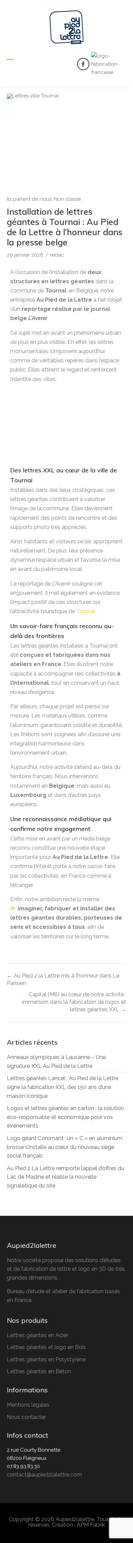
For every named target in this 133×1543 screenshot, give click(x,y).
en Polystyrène (66, 1359)
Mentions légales (28, 1405)
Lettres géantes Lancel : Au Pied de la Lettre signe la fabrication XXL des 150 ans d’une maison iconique (62, 1087)
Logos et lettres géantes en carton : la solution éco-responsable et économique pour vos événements (65, 1117)
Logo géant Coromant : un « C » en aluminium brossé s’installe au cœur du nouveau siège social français (64, 1147)
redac (57, 255)
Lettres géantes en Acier (37, 1335)
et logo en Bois (66, 1347)
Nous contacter (26, 1417)
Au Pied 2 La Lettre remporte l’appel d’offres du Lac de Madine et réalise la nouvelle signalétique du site (65, 1177)
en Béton (59, 1371)
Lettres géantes (27, 1347)
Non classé (67, 199)
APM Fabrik (91, 1525)
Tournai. (85, 611)
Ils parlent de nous (29, 199)
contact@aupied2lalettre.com (44, 1474)
